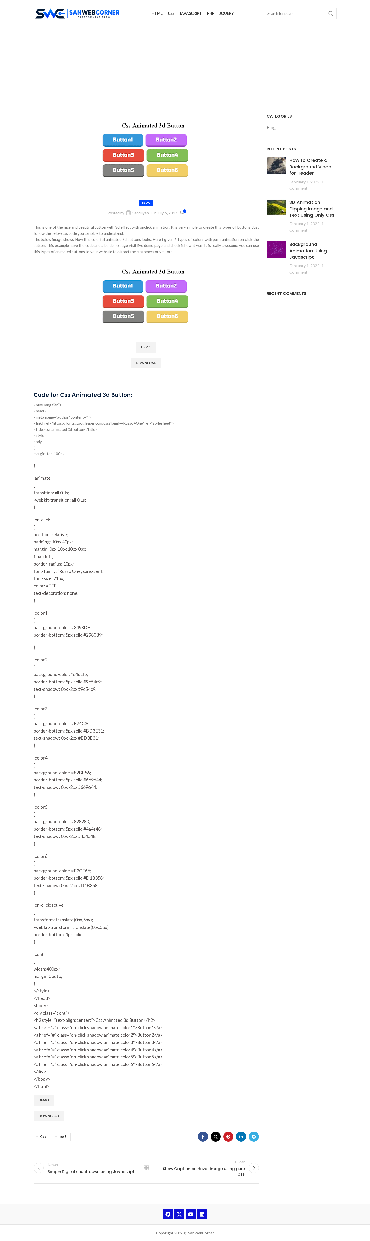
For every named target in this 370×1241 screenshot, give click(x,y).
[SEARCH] (331, 13)
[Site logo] (78, 12)
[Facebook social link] (203, 1137)
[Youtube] (191, 1214)
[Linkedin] (202, 1214)
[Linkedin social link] (241, 1137)
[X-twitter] (179, 1214)
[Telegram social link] (254, 1137)
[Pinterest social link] (228, 1137)
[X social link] (216, 1137)
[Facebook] (168, 1214)
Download (146, 363)
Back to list (146, 1168)
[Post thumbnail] (276, 174)
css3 (63, 1137)
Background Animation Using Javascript (308, 250)
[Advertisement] (185, 65)
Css (43, 1137)
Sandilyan (140, 213)
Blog (146, 202)
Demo (146, 347)
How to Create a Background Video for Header (310, 166)
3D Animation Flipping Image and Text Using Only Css (311, 208)
